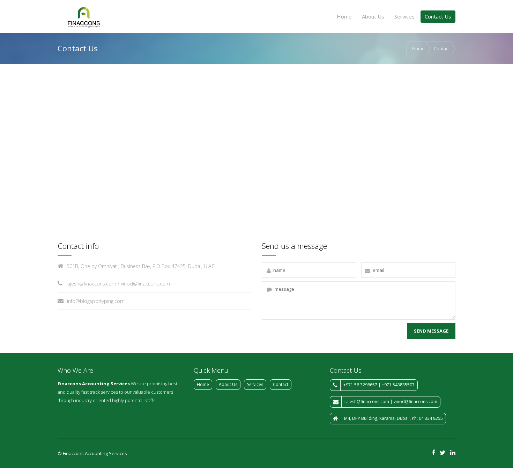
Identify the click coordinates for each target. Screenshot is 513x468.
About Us (373, 16)
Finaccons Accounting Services (94, 383)
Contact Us (438, 16)
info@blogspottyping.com (96, 301)
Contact (442, 48)
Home (344, 16)
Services (404, 16)
